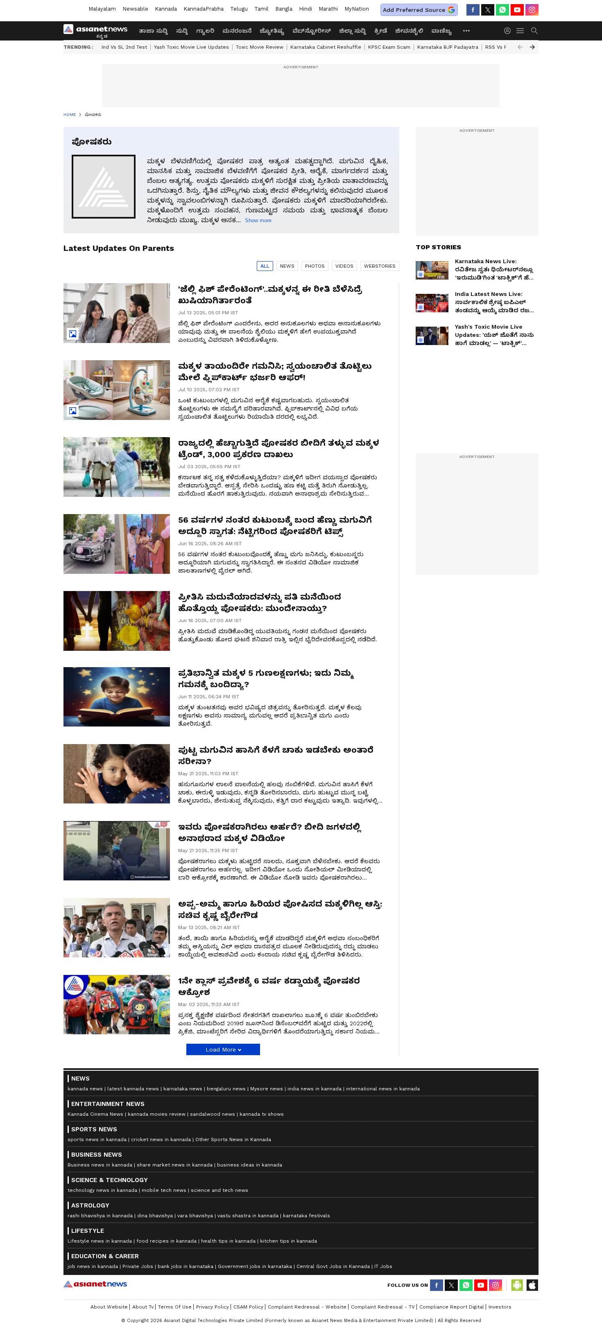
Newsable (135, 9)
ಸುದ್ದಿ (182, 30)
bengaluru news (226, 1089)
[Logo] (98, 30)
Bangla (283, 9)
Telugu (239, 9)
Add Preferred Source (414, 10)
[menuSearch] (534, 30)
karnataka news (182, 1089)
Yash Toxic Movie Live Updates (191, 47)
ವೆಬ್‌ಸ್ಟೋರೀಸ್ (311, 30)
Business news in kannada (100, 1165)
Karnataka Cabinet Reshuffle (325, 47)
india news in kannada (314, 1089)
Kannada (166, 9)
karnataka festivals (306, 1215)
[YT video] (517, 10)
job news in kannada (93, 1266)
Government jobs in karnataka (255, 1266)
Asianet (95, 1284)
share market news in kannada (175, 1165)
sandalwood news (212, 1114)
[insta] (532, 10)
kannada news (85, 1089)
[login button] (509, 30)
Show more (258, 220)
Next (532, 47)
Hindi (305, 9)
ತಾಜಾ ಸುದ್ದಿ (153, 30)
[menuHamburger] (520, 31)
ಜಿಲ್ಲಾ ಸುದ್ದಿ (352, 30)
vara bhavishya (195, 1215)
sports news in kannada (97, 1139)
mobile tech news (164, 1190)
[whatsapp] (502, 10)
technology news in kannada (102, 1190)
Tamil (261, 9)
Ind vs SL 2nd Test (124, 47)
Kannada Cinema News (95, 1114)
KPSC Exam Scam (389, 47)
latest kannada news (133, 1089)
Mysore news (266, 1089)
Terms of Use (175, 1307)
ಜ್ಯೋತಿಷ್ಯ (272, 30)
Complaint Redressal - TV (383, 1307)
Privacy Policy (212, 1307)
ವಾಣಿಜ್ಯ (441, 30)
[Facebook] (473, 10)
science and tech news (219, 1190)
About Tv (143, 1307)
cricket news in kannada (161, 1139)
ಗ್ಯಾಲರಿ (205, 30)
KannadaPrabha (203, 9)
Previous (520, 47)
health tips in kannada (228, 1241)
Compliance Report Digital (451, 1307)
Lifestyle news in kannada (100, 1241)
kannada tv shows (262, 1114)
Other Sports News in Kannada (233, 1139)
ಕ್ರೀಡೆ (380, 30)
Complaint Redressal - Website (307, 1307)
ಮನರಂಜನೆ (236, 30)
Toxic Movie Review (259, 47)
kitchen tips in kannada (288, 1241)
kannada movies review (157, 1114)
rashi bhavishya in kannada (100, 1215)
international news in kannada (383, 1089)
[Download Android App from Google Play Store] (517, 1285)
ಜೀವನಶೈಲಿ (409, 30)
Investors (500, 1307)
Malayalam (102, 9)
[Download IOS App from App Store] (532, 1285)
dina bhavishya (155, 1215)
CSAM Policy (248, 1307)
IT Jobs (383, 1266)
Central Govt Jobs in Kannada (333, 1266)
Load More (221, 1049)
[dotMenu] (467, 30)
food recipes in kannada (166, 1241)
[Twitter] (487, 10)
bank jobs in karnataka (185, 1266)
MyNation (356, 9)
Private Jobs (137, 1266)
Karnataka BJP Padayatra (447, 47)
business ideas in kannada (249, 1165)
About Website (109, 1307)
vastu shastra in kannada (247, 1215)
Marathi (328, 9)
